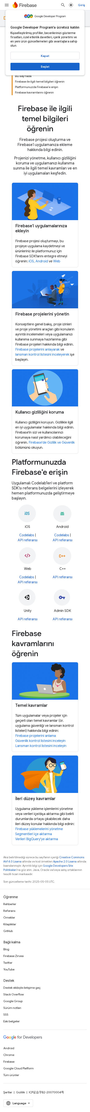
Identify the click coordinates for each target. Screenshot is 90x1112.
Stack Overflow (13, 994)
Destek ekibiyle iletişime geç (22, 988)
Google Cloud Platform (18, 1068)
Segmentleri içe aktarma (33, 834)
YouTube (8, 969)
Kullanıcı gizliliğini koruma (39, 412)
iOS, (32, 261)
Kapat (45, 56)
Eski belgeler (11, 1021)
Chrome (8, 1055)
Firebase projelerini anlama (35, 736)
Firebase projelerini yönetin (42, 314)
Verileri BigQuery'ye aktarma (36, 839)
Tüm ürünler (11, 1075)
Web (56, 261)
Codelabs (26, 535)
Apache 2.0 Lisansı (65, 861)
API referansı (27, 540)
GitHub (8, 931)
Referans (9, 911)
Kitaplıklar (9, 924)
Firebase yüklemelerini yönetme (39, 829)
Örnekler (9, 917)
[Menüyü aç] (7, 5)
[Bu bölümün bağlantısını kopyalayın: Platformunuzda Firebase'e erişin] (73, 472)
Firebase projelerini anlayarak (37, 349)
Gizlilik (20, 1092)
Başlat (45, 66)
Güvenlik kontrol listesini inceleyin (40, 741)
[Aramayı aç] (63, 5)
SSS (5, 1014)
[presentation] (45, 119)
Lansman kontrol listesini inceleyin (40, 746)
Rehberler (9, 904)
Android (42, 261)
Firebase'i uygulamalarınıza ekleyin (41, 228)
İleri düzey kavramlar (35, 798)
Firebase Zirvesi (13, 956)
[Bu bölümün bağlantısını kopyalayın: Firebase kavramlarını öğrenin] (44, 654)
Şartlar (7, 1092)
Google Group (13, 1001)
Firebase (8, 1061)
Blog (6, 949)
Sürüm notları (12, 1008)
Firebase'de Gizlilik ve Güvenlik (52, 442)
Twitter (7, 963)
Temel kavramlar (31, 705)
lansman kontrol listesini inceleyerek (42, 354)
